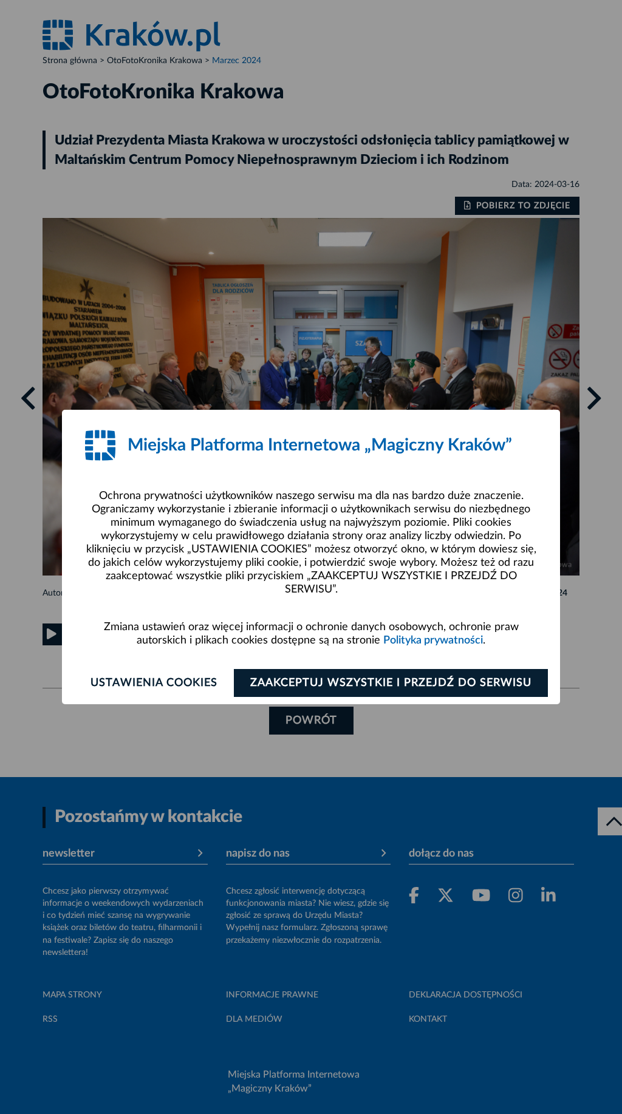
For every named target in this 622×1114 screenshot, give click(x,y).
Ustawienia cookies (154, 683)
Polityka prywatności (433, 640)
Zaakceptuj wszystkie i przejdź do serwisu (390, 683)
